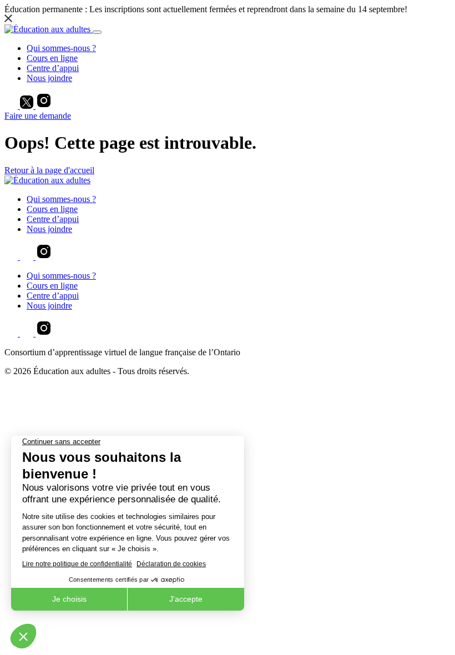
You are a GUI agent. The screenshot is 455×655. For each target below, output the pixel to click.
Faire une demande (37, 115)
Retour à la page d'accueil (49, 170)
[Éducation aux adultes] (48, 29)
